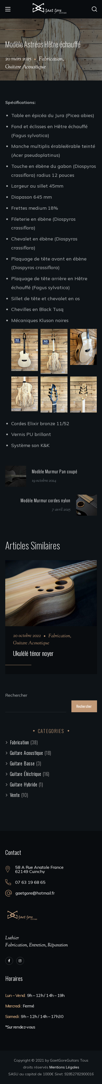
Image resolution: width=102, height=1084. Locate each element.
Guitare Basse (25, 763)
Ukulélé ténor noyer (33, 653)
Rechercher (16, 695)
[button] (94, 9)
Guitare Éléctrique (30, 774)
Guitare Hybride (26, 784)
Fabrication (51, 59)
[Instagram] (20, 961)
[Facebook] (9, 961)
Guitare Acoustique (25, 67)
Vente (19, 795)
